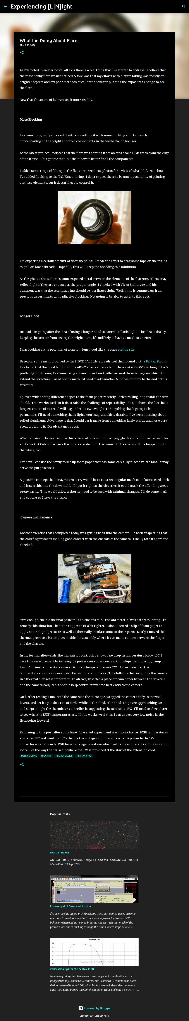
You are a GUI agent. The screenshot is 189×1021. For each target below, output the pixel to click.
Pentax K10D (84, 756)
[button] (22, 52)
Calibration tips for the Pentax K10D (72, 969)
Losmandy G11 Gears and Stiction (70, 906)
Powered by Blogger (96, 1008)
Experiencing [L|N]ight (41, 6)
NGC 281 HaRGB (60, 852)
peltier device (64, 756)
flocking (46, 756)
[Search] (77, 6)
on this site (126, 349)
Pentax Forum (156, 361)
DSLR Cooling (29, 756)
